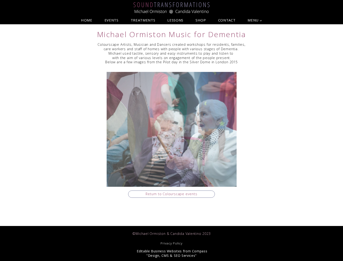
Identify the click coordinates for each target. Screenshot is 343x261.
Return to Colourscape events (171, 194)
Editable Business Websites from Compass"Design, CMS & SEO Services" (171, 253)
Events (112, 20)
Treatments (143, 20)
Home (86, 20)
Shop (201, 20)
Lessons (175, 20)
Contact (226, 20)
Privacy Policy (171, 243)
